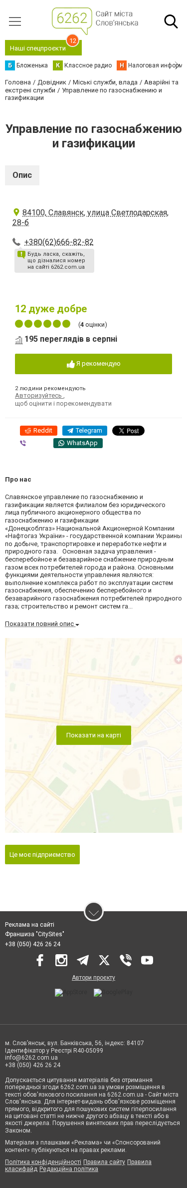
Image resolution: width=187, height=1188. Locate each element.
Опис (22, 175)
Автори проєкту (93, 977)
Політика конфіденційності (43, 1162)
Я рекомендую (98, 363)
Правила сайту (104, 1162)
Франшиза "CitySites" (34, 934)
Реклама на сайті (29, 924)
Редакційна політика (68, 1169)
